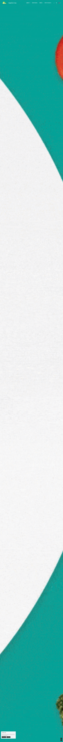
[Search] (56, 2)
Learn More (5, 735)
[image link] (5, 2)
